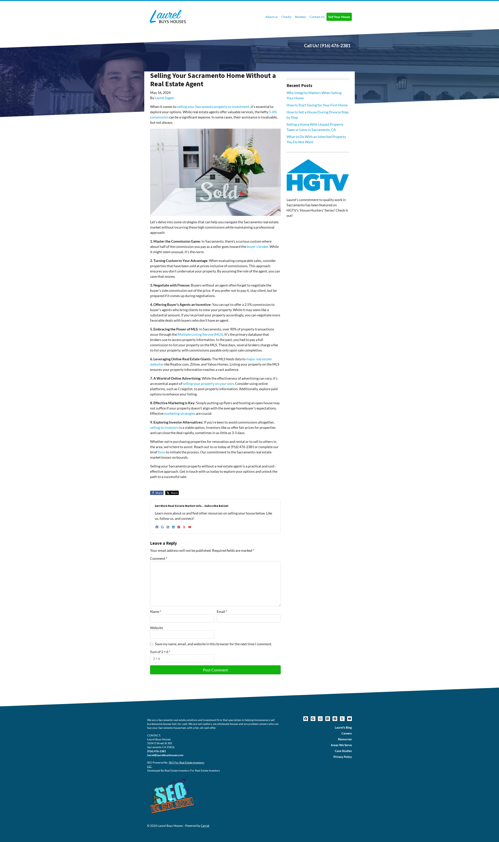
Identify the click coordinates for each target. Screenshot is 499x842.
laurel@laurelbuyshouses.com (165, 755)
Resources (345, 739)
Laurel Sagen (164, 98)
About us (271, 17)
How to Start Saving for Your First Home (317, 105)
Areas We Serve (341, 745)
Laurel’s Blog (343, 727)
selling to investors (164, 427)
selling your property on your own (208, 383)
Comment (158, 558)
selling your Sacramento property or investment (213, 106)
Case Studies (343, 751)
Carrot (205, 825)
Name (155, 611)
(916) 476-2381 (335, 45)
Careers (347, 733)
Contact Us (317, 17)
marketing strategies (179, 413)
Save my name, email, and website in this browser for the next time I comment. (213, 644)
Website (156, 628)
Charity (286, 17)
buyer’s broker (257, 246)
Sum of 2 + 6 (160, 652)
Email (222, 611)
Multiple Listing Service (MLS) (200, 334)
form (162, 452)
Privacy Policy (343, 756)
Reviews (300, 17)
